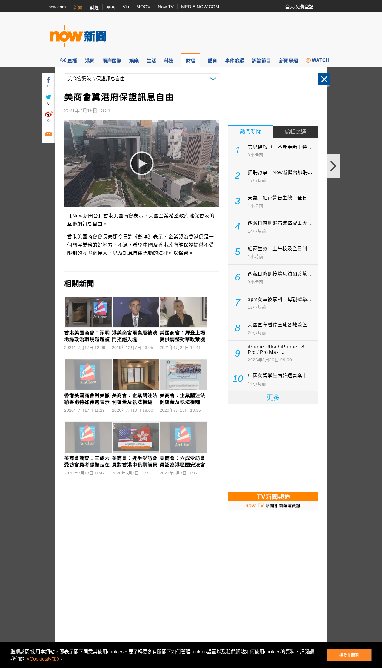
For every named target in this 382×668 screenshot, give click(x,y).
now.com (57, 6)
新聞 (77, 7)
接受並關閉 (349, 655)
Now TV (166, 6)
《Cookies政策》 (42, 658)
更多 (273, 397)
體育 (110, 7)
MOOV (143, 6)
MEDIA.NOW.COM (200, 6)
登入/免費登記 (299, 6)
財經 (94, 7)
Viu (126, 6)
